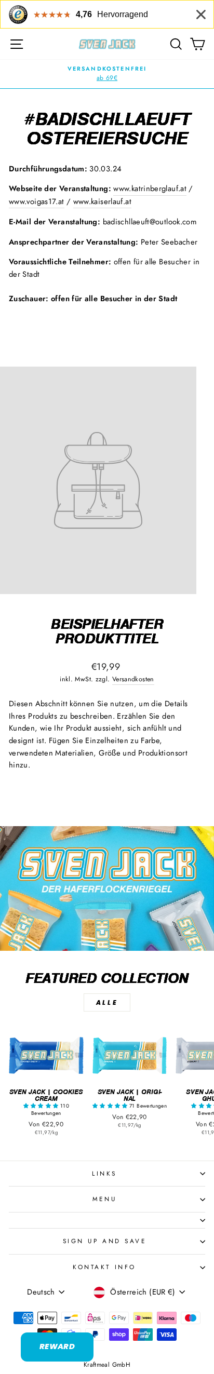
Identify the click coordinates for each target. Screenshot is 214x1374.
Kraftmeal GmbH (107, 1364)
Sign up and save (104, 1240)
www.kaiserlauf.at (102, 201)
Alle (107, 1002)
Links (104, 1173)
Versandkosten (133, 679)
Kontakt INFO (104, 1266)
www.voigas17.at (36, 201)
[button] (41, 1106)
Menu (104, 1198)
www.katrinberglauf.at (149, 188)
